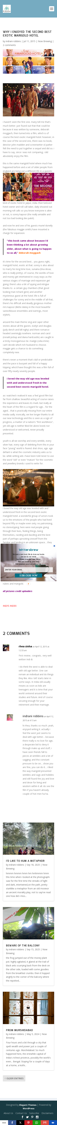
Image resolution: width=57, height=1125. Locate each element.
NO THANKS (29, 579)
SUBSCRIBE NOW (29, 575)
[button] (28, 559)
